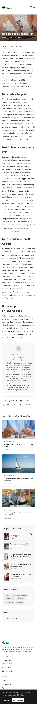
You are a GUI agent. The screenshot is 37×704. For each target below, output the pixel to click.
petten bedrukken (12, 215)
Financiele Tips (12, 46)
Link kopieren (26, 404)
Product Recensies (10, 618)
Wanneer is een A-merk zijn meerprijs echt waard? (20, 545)
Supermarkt (19, 602)
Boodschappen (22, 595)
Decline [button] (7, 700)
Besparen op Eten (8, 671)
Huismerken (20, 598)
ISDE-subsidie (9, 602)
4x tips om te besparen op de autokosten (21, 575)
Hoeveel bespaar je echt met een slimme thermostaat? (20, 555)
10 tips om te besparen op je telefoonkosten (20, 565)
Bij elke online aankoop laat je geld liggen (22, 535)
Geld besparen (9, 598)
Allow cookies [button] (18, 700)
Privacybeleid (6, 684)
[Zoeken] (34, 7)
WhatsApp (14, 400)
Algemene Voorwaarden (10, 688)
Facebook (25, 400)
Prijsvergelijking (10, 595)
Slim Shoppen (6, 667)
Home (4, 46)
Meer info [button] (20, 695)
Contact (4, 681)
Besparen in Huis (7, 664)
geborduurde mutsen (14, 212)
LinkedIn (8, 404)
